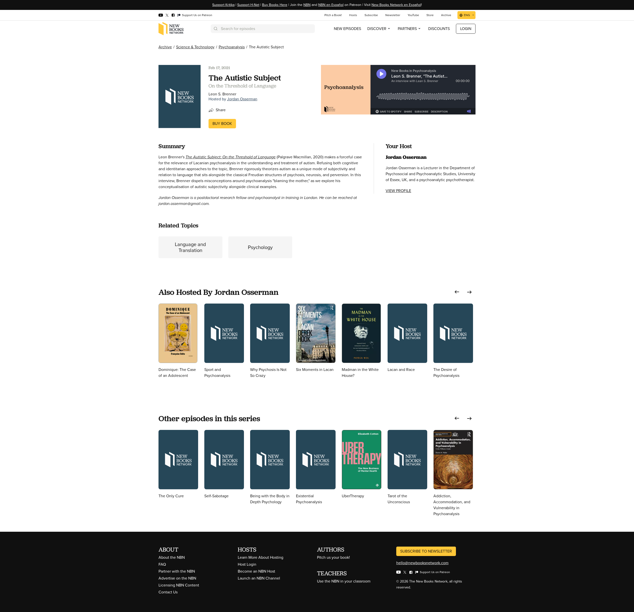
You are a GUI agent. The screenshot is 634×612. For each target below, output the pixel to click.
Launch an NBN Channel (259, 578)
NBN (307, 4)
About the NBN (171, 557)
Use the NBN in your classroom (343, 581)
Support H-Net (248, 4)
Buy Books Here (274, 4)
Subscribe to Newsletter (426, 551)
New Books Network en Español (396, 4)
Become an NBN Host (256, 571)
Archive (165, 47)
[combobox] (263, 28)
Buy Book (222, 123)
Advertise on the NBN (177, 578)
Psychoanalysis (232, 47)
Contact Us (168, 592)
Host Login (247, 564)
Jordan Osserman (242, 99)
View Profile (398, 191)
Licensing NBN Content (178, 585)
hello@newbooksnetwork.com (422, 563)
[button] (457, 292)
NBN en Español (330, 4)
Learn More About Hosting (260, 557)
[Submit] (215, 28)
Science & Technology (195, 47)
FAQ (162, 564)
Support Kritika (223, 4)
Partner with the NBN (176, 571)
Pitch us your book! (333, 557)
